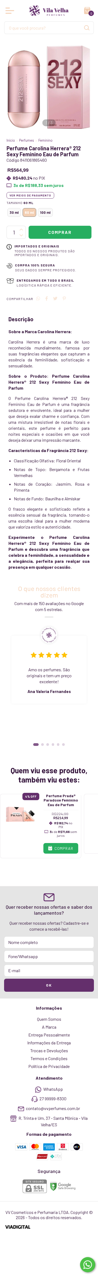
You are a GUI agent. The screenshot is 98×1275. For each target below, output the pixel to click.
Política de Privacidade (49, 1066)
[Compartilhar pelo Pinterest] (64, 298)
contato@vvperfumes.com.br (53, 1108)
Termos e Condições (49, 1058)
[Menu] (11, 10)
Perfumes (26, 140)
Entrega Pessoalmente (49, 1034)
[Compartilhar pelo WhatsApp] (38, 298)
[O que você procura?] (87, 28)
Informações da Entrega (49, 1042)
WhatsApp (53, 1089)
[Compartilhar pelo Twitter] (55, 298)
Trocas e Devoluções (49, 1050)
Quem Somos (49, 1019)
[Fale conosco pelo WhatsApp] (87, 1264)
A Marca (49, 1026)
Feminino (45, 140)
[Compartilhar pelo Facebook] (46, 298)
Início (11, 140)
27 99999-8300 (52, 1098)
